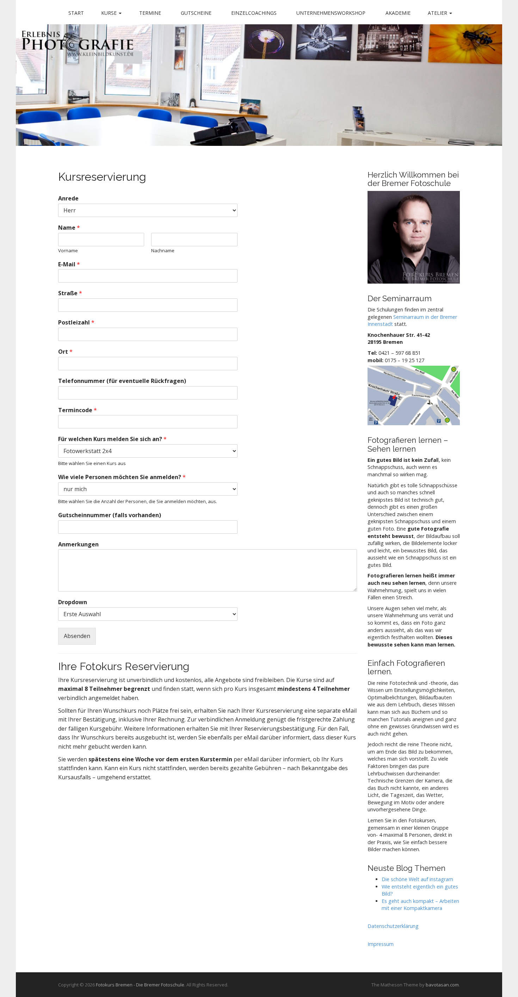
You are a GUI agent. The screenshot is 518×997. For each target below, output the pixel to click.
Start (76, 13)
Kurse (109, 13)
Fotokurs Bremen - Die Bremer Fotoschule (140, 984)
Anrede (68, 198)
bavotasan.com (442, 984)
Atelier (438, 13)
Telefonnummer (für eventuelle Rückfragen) (122, 381)
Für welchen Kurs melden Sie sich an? (112, 439)
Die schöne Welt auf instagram (417, 879)
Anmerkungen (78, 544)
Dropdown (72, 602)
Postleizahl (76, 322)
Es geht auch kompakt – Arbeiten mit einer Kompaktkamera (420, 905)
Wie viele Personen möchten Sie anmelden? (122, 477)
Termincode (77, 410)
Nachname (162, 251)
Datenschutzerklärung (393, 926)
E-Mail (69, 264)
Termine (150, 13)
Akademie (398, 13)
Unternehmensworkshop (330, 13)
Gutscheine (196, 13)
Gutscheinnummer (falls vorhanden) (109, 515)
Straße (70, 293)
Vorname (68, 251)
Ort (65, 351)
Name (69, 227)
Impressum (381, 944)
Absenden (77, 636)
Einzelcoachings (254, 13)
